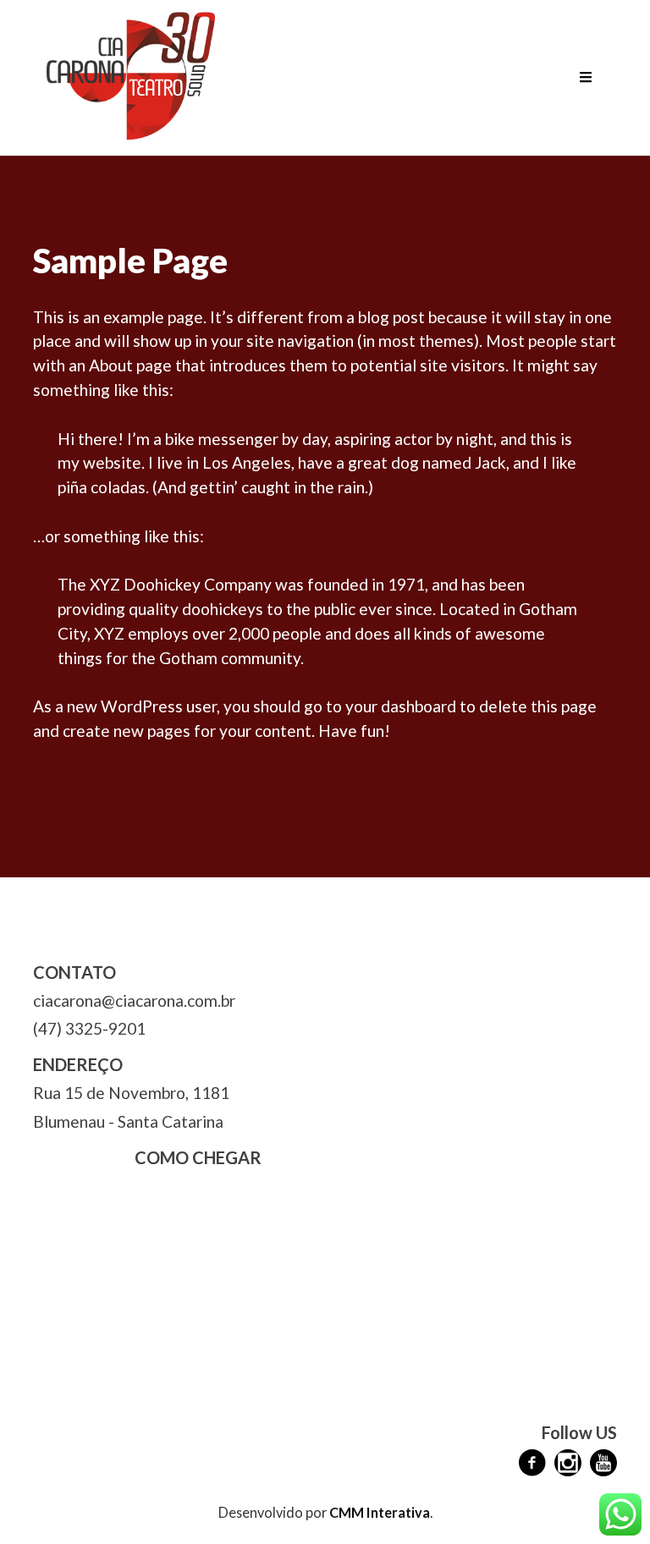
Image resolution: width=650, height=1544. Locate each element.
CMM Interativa (379, 1512)
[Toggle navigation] (585, 78)
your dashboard (400, 706)
